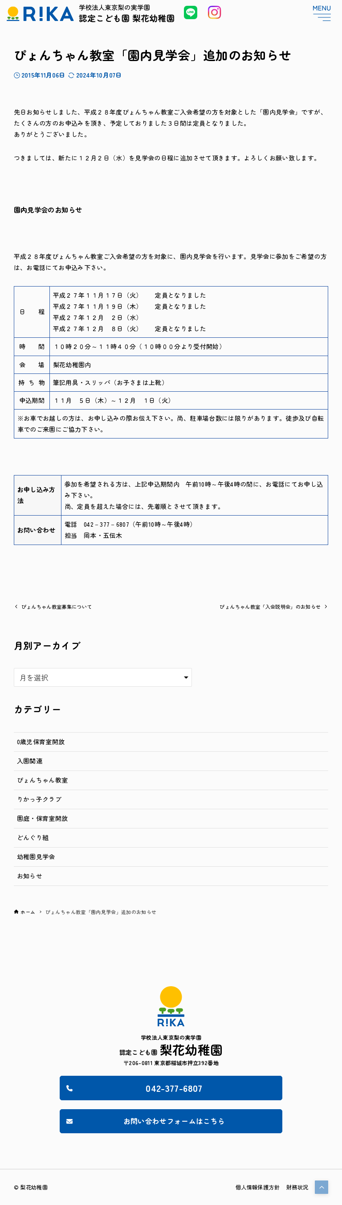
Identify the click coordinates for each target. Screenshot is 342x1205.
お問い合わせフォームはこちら (174, 1121)
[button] (321, 1187)
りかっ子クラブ (39, 799)
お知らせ (29, 875)
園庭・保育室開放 (42, 818)
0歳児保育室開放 (41, 741)
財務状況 (297, 1187)
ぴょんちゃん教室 (42, 779)
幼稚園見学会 (36, 856)
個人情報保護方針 (258, 1187)
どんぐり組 (33, 837)
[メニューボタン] (322, 13)
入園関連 (29, 760)
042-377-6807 (174, 1087)
